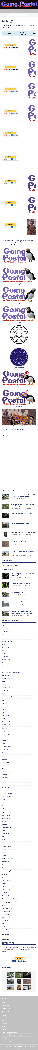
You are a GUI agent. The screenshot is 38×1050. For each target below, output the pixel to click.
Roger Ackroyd (6, 871)
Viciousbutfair (6, 911)
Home (3, 1020)
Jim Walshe (5, 778)
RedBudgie (5, 865)
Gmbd (3, 743)
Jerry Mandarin (6, 771)
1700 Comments (27, 527)
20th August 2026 (16, 555)
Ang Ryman (5, 647)
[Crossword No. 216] (5, 594)
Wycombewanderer (7, 930)
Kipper (4, 806)
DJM (3, 712)
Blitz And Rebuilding (17, 602)
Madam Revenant (7, 815)
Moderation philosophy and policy (11, 1035)
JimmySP (4, 775)
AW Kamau (5, 656)
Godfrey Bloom (6, 747)
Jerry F (4, 768)
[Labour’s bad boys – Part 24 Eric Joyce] (19, 987)
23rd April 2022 (15, 594)
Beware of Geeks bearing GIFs (11, 672)
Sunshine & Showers (8, 886)
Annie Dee (5, 650)
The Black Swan (6, 896)
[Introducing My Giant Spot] (5, 544)
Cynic (3, 700)
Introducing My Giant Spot (19, 542)
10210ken (5, 632)
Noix (3, 830)
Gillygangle (5, 740)
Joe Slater (5, 781)
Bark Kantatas (6, 660)
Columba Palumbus (7, 697)
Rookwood (5, 874)
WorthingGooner (7, 927)
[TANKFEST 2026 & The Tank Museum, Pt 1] (5, 553)
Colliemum (5, 694)
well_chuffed (5, 921)
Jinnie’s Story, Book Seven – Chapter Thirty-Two (22, 574)
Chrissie (4, 684)
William (4, 924)
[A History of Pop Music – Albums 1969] (5, 534)
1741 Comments (27, 508)
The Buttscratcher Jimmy (9, 899)
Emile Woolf (5, 731)
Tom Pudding (6, 902)
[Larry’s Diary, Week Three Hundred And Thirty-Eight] (5, 506)
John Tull (4, 790)
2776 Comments (25, 615)
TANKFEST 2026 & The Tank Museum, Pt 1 (23, 552)
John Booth (5, 787)
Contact (4, 1029)
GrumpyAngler (6, 753)
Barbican (4, 663)
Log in (3, 1002)
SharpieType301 (6, 880)
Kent (3, 802)
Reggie (4, 868)
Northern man (6, 834)
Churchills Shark (6, 688)
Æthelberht (5, 635)
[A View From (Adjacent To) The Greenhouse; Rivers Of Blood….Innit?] (5, 613)
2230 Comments (27, 544)
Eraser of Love (6, 734)
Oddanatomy (6, 837)
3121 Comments (26, 594)
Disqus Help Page (7, 1041)
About (3, 1026)
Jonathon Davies (7, 793)
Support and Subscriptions (9, 1032)
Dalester (4, 703)
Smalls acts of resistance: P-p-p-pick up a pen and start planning (23, 495)
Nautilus (4, 824)
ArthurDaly (5, 653)
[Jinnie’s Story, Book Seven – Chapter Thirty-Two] (5, 576)
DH (3, 706)
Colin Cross (5, 691)
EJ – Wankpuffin (6, 725)
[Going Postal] (19, 8)
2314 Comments (27, 577)
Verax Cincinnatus (7, 908)
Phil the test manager (8, 858)
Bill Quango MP (6, 675)
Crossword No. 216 (17, 592)
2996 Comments (28, 604)
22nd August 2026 (16, 516)
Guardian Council (7, 756)
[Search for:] (19, 15)
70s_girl (4, 625)
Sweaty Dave (6, 889)
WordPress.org (6, 1011)
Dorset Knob (6, 715)
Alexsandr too (6, 638)
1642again (5, 628)
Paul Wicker (5, 852)
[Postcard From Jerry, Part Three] (5, 515)
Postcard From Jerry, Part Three (21, 514)
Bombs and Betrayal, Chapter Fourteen (20, 524)
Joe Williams (5, 784)
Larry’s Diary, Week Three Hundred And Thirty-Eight (22, 505)
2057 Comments (27, 534)
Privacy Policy (5, 1038)
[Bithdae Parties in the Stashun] (5, 585)
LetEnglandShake (7, 809)
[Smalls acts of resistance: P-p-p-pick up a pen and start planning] (5, 497)
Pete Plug (5, 855)
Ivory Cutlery (5, 759)
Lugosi (4, 812)
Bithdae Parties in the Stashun (21, 583)
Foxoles (4, 737)
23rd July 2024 (15, 615)
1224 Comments (27, 585)
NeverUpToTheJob (7, 827)
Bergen (4, 669)
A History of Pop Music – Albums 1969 (23, 532)
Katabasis (5, 799)
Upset (3, 905)
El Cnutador (5, 728)
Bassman (4, 666)
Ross (3, 877)
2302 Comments (27, 555)
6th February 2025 (16, 577)
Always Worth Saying (8, 641)
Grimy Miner (5, 750)
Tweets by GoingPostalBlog (10, 565)
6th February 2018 (16, 585)
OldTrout (4, 840)
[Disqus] (19, 463)
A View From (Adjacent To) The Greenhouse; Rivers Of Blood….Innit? (23, 612)
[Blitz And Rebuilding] (5, 604)
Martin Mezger (6, 818)
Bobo (3, 681)
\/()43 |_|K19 (6, 917)
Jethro (3, 765)
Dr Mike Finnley (6, 722)
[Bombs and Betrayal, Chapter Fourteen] (5, 525)
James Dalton (6, 762)
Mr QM (4, 821)
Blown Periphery (7, 678)
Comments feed (6, 1008)
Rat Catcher (5, 862)
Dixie (3, 709)
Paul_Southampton (7, 849)
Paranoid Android (7, 846)
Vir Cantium (5, 914)
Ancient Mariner (6, 644)
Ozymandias (5, 843)
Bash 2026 (5, 1023)
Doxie (3, 719)
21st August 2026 (16, 534)
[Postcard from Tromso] (27, 987)
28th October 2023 (16, 604)
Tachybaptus (6, 893)
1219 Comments (27, 498)
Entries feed (5, 1005)
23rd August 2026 (16, 498)
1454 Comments (27, 516)
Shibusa (4, 883)
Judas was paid (6, 796)
